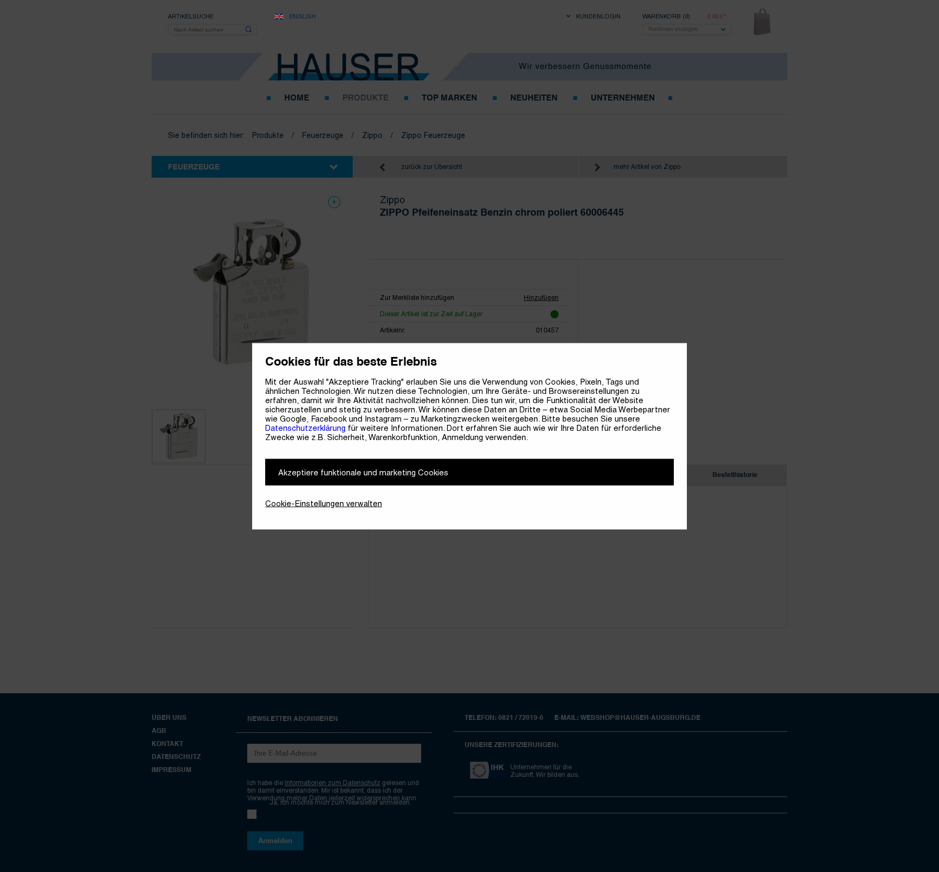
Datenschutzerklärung (305, 427)
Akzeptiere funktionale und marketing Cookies (363, 471)
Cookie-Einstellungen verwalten (323, 502)
